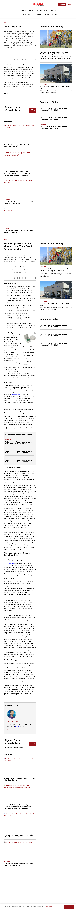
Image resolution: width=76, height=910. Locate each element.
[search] (7, 5)
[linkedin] (17, 59)
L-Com (17, 726)
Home (5, 22)
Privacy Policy (48, 906)
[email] (25, 59)
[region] (38, 907)
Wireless (54, 14)
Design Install (38, 14)
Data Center (22, 14)
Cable (30, 14)
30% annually (10, 563)
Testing (47, 14)
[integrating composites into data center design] (56, 73)
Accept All (68, 906)
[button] (5, 5)
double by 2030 (17, 394)
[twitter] (20, 59)
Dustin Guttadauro (19, 266)
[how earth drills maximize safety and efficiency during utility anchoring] (56, 39)
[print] (35, 59)
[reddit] (22, 59)
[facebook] (14, 59)
